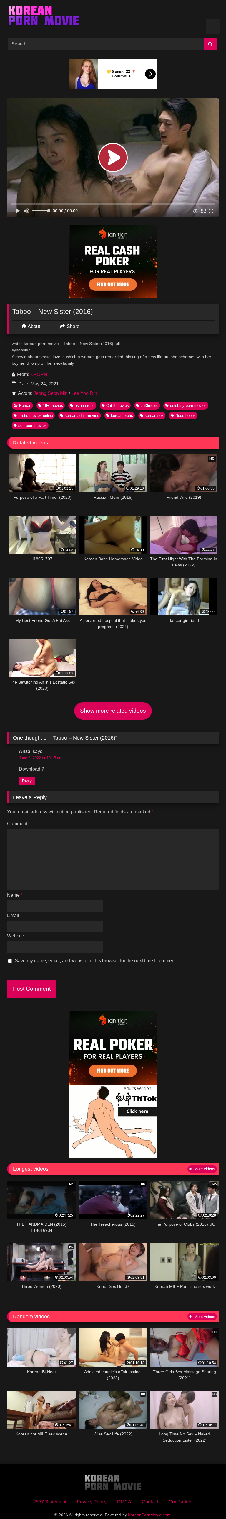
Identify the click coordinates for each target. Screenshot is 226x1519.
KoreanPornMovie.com (149, 1515)
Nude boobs (185, 415)
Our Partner (181, 1501)
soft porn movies (32, 425)
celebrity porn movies (188, 405)
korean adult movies (82, 415)
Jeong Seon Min (51, 393)
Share (72, 326)
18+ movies (53, 405)
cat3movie (149, 405)
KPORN (38, 374)
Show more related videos (113, 711)
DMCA (124, 1501)
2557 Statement (49, 1501)
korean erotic (122, 415)
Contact (150, 1501)
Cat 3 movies (117, 405)
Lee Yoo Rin (84, 393)
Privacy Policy (92, 1501)
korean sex (154, 415)
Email (14, 915)
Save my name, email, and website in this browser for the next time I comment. (96, 960)
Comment (17, 823)
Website (15, 935)
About (33, 326)
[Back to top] (207, 1501)
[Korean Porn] (113, 17)
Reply (27, 781)
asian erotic (84, 405)
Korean (25, 405)
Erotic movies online (35, 415)
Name (15, 895)
